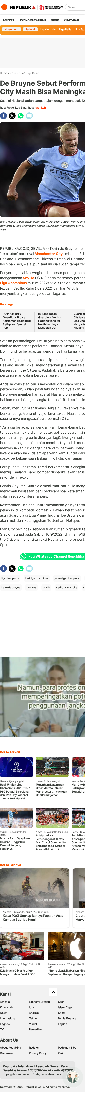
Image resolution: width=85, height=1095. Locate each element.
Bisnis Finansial (67, 1018)
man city (31, 587)
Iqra (31, 1007)
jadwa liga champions (67, 578)
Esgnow (5, 1024)
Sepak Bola (17, 73)
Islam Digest (66, 1007)
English (62, 1024)
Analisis (34, 1012)
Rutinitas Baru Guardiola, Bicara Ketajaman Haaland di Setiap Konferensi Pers (17, 320)
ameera (9, 20)
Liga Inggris (48, 29)
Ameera (5, 1001)
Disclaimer (6, 1053)
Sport (61, 1012)
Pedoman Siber (67, 1047)
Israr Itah (40, 107)
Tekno (33, 1018)
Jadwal (30, 29)
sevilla (46, 587)
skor (55, 20)
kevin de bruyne (10, 587)
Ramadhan (35, 1029)
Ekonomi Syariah (33, 20)
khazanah (72, 20)
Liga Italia (65, 29)
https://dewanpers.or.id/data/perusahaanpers (32, 1074)
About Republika (10, 1047)
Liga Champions (14, 283)
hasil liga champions (36, 578)
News (3, 1012)
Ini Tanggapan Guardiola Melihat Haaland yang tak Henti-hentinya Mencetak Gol (49, 320)
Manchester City (48, 254)
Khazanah (6, 1007)
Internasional (8, 1018)
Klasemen (11, 29)
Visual (33, 1024)
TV (2, 1029)
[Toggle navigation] (4, 7)
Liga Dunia (33, 73)
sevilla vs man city (66, 587)
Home (3, 73)
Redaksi (34, 1047)
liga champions (10, 578)
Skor (61, 1001)
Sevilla (28, 278)
